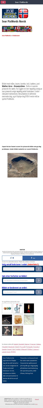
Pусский (22, 347)
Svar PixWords (6, 35)
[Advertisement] (21, 61)
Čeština (30, 349)
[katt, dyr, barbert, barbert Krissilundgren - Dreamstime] (7, 335)
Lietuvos (35, 349)
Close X (37, 399)
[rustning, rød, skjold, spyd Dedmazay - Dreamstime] (18, 313)
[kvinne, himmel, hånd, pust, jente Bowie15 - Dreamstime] (18, 335)
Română (21, 344)
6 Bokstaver (16, 35)
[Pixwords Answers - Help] (10, 18)
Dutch (17, 347)
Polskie (18, 349)
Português (29, 347)
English (16, 344)
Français (33, 344)
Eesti (8, 352)
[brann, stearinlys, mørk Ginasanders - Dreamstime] (29, 313)
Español (5, 347)
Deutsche (11, 347)
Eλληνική (24, 349)
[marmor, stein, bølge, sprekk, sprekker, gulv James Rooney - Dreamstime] (29, 324)
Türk (13, 349)
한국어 (13, 352)
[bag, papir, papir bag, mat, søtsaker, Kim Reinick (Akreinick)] (18, 324)
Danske (4, 349)
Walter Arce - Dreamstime (13, 86)
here (36, 404)
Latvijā (4, 352)
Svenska (36, 347)
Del (33, 258)
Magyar (27, 344)
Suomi (9, 349)
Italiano (38, 344)
